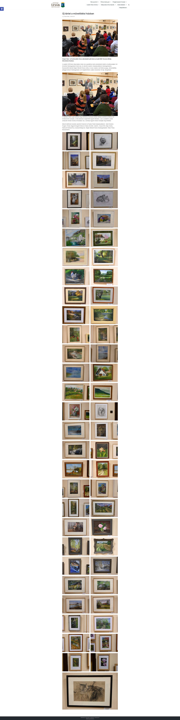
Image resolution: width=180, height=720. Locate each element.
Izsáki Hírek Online (92, 4)
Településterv (123, 7)
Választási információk (107, 4)
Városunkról (93, 2)
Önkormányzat (105, 2)
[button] (2, 9)
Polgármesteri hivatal (119, 2)
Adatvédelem (121, 4)
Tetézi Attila (66, 16)
